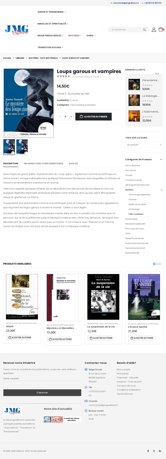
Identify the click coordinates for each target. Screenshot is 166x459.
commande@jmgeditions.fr (126, 3)
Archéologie (134, 209)
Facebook (148, 451)
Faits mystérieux (78, 104)
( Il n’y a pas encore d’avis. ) (86, 76)
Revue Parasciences (49, 35)
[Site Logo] (17, 29)
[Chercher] (144, 29)
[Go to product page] (134, 84)
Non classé (130, 170)
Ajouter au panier (95, 116)
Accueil (128, 175)
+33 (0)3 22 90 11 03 (152, 3)
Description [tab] (10, 163)
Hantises (133, 199)
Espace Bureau (125, 393)
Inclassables (131, 219)
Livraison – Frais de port (129, 381)
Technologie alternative (139, 194)
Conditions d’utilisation (129, 389)
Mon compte (123, 369)
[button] (4, 103)
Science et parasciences (136, 243)
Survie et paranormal (51, 11)
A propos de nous (126, 385)
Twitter (154, 451)
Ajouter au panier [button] (21, 337)
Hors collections (132, 165)
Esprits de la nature (137, 204)
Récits (71, 325)
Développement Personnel (137, 185)
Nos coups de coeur (134, 228)
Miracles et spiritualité (52, 23)
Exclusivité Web (132, 253)
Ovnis (89, 35)
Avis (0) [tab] (73, 163)
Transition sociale (49, 47)
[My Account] (153, 30)
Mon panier (123, 373)
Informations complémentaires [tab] (43, 163)
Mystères (74, 35)
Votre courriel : (11, 378)
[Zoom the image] (12, 409)
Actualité (132, 324)
